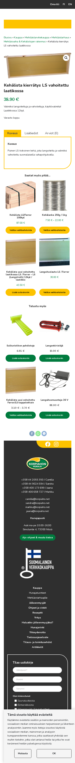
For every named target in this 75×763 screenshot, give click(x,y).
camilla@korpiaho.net (37, 499)
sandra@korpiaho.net (38, 503)
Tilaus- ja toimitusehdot (37, 642)
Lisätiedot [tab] (31, 133)
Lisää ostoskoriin (20, 292)
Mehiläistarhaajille (38, 597)
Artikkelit (37, 647)
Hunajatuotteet (37, 593)
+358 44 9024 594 (32, 483)
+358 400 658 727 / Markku (37, 491)
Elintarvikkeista (26, 705)
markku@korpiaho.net (37, 507)
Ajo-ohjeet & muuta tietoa (37, 537)
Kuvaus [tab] (12, 133)
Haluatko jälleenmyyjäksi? (37, 622)
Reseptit (37, 612)
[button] (66, 58)
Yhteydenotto (37, 632)
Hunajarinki (37, 627)
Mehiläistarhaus (60, 37)
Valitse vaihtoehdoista (21, 230)
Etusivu (8, 37)
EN (70, 4)
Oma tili (54, 4)
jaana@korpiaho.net (37, 511)
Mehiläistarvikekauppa (37, 37)
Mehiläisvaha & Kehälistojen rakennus (25, 41)
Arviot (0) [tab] (51, 133)
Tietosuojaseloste (37, 637)
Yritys (37, 617)
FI (64, 4)
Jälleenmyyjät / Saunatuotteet (34, 709)
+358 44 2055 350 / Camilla (37, 479)
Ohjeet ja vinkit (37, 607)
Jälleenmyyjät (37, 603)
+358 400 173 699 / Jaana (37, 487)
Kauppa (18, 37)
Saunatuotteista (26, 700)
